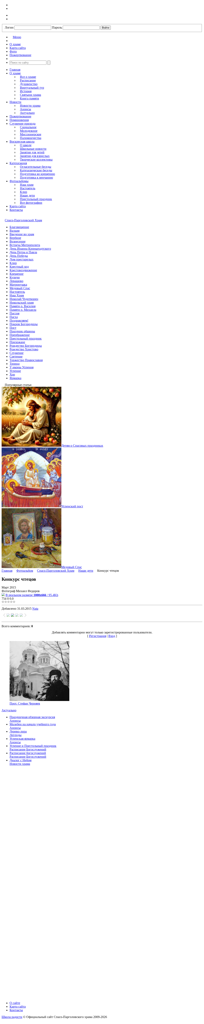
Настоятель (27, 188)
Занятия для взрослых (35, 156)
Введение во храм (22, 234)
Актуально (27, 112)
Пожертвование (20, 116)
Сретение (16, 356)
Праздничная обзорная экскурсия (32, 717)
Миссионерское (30, 134)
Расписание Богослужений (28, 749)
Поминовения (19, 120)
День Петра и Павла (23, 252)
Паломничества (30, 138)
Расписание (28, 80)
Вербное (15, 238)
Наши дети (27, 195)
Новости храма (30, 105)
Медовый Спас (20, 288)
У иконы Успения (21, 367)
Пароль (57, 27)
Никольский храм (22, 302)
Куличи (15, 277)
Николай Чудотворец (24, 299)
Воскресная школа (22, 141)
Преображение (20, 335)
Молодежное (28, 130)
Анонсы (25, 109)
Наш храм (26, 184)
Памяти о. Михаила (23, 309)
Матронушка (18, 284)
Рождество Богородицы (26, 345)
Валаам (15, 230)
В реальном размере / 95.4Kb (32, 595)
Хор (12, 374)
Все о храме (28, 77)
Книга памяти (29, 98)
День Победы (19, 255)
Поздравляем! (19, 320)
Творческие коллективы (36, 159)
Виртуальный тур (32, 87)
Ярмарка (15, 378)
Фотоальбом (24, 570)
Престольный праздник (36, 199)
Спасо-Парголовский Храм (23, 220)
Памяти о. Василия (22, 306)
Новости (15, 102)
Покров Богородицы (24, 324)
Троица (15, 363)
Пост (13, 327)
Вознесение (18, 241)
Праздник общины (22, 331)
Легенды (16, 735)
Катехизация (18, 163)
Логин (9, 27)
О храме (15, 73)
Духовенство (28, 84)
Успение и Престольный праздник (33, 746)
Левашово (16, 281)
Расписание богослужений (28, 753)
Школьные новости (33, 148)
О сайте (15, 1003)
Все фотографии (31, 202)
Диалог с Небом (20, 760)
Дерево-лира (18, 731)
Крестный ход (19, 266)
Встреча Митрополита (25, 245)
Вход (111, 636)
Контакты (16, 210)
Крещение (17, 273)
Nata (35, 608)
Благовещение (19, 227)
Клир (23, 192)
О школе (25, 145)
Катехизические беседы (36, 170)
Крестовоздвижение (23, 270)
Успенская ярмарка (22, 738)
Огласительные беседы (35, 166)
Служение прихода (22, 123)
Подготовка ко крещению (37, 174)
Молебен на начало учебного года (33, 724)
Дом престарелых (21, 259)
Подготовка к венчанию (36, 177)
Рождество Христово (24, 349)
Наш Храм (17, 295)
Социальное (28, 127)
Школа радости (12, 1017)
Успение (15, 371)
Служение (17, 353)
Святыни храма (30, 94)
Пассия (14, 313)
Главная (15, 69)
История (25, 91)
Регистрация (97, 636)
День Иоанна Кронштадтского (30, 248)
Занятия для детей (32, 152)
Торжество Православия (26, 360)
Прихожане (17, 342)
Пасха (14, 317)
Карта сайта (18, 206)
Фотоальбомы (19, 181)
